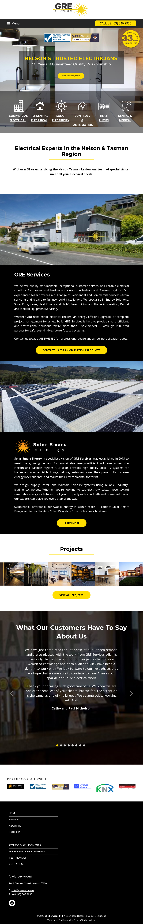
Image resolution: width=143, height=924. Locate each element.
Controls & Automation (83, 120)
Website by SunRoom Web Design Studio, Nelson (71, 920)
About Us (15, 825)
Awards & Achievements (25, 845)
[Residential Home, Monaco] (131, 574)
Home (12, 813)
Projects (15, 832)
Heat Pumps (104, 118)
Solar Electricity (60, 118)
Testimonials (18, 857)
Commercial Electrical (18, 118)
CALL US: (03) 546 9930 (115, 23)
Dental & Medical (125, 118)
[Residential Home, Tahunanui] (107, 574)
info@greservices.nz (23, 890)
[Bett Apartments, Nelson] (83, 574)
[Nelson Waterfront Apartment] (12, 574)
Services (14, 819)
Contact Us (16, 864)
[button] (13, 23)
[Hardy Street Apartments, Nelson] (60, 574)
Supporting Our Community (28, 851)
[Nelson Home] (36, 574)
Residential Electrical (39, 118)
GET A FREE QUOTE (71, 76)
